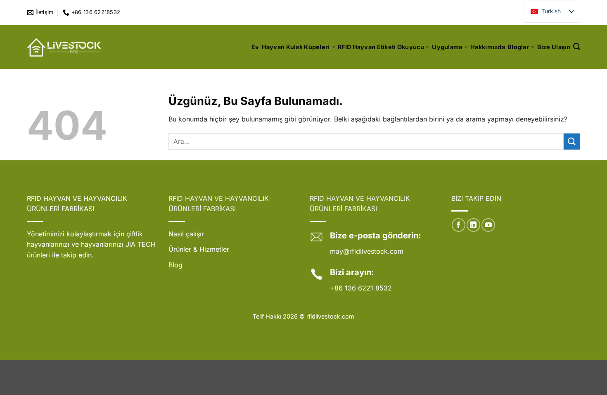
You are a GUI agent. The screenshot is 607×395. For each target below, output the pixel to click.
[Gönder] (572, 141)
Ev (255, 46)
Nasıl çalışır (186, 234)
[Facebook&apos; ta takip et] (458, 225)
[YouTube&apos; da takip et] (488, 225)
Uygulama (447, 46)
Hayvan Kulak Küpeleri (296, 46)
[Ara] (576, 46)
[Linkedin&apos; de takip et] (473, 225)
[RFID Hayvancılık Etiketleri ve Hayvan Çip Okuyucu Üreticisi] (65, 47)
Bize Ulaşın (554, 46)
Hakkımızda (487, 46)
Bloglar (518, 46)
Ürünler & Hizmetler (198, 249)
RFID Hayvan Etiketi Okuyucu (381, 46)
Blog (175, 265)
